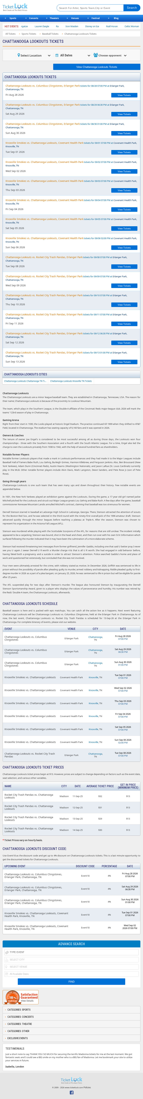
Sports (13, 18)
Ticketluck (27, 7)
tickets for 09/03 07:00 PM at (71, 182)
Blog (116, 18)
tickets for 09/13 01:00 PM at (66, 354)
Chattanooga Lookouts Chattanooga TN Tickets (26, 381)
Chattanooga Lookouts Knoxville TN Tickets (71, 381)
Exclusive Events (17, 1038)
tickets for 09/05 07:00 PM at (71, 220)
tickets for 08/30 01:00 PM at (65, 125)
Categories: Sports (19, 1009)
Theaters (54, 18)
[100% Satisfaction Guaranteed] (21, 997)
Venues (75, 18)
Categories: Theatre (19, 1024)
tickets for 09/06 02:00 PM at (71, 240)
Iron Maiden (59, 26)
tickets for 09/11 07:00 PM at (66, 316)
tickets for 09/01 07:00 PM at (71, 144)
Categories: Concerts (20, 1016)
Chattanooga (95, 637)
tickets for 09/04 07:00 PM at (71, 201)
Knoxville (93, 677)
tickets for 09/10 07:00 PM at (66, 297)
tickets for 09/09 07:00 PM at (66, 278)
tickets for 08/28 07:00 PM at (65, 87)
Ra (44, 26)
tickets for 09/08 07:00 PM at (66, 258)
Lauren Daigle (29, 26)
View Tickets (124, 95)
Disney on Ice (79, 26)
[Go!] (132, 7)
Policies (87, 1087)
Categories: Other (18, 1031)
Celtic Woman (119, 26)
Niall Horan (99, 26)
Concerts (33, 18)
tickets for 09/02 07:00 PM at (71, 163)
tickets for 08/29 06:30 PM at (65, 106)
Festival (96, 18)
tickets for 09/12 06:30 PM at (66, 335)
